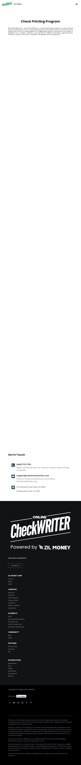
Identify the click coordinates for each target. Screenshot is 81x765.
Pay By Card (12, 646)
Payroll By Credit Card (16, 627)
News (10, 581)
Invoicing (11, 649)
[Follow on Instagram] (22, 702)
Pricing (10, 579)
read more (14, 100)
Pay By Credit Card (15, 624)
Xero (9, 666)
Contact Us (15, 566)
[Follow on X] (9, 702)
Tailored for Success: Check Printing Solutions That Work (38, 88)
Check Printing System (21, 422)
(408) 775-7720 (23, 464)
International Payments (16, 619)
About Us (11, 592)
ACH (9, 616)
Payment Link (13, 622)
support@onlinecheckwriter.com (32, 475)
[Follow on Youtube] (14, 702)
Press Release (13, 598)
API (9, 651)
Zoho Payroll (12, 673)
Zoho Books (12, 671)
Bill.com (11, 676)
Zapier (10, 668)
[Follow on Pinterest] (31, 702)
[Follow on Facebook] (26, 702)
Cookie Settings (13, 605)
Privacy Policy (13, 600)
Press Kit (11, 595)
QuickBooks (12, 663)
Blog (9, 635)
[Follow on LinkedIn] (18, 702)
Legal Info (11, 603)
